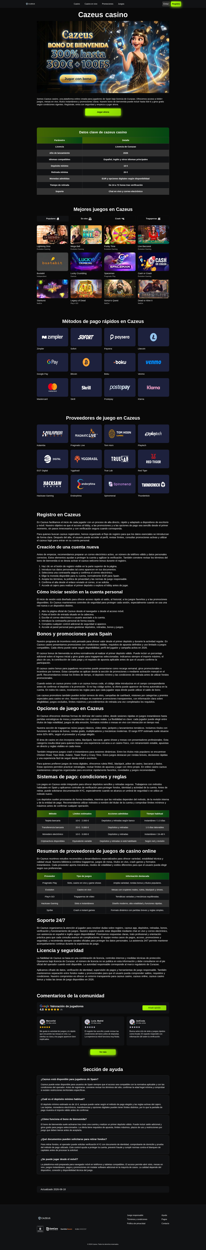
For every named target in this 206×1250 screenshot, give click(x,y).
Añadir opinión (154, 1008)
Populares (51, 219)
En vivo (84, 219)
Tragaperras (151, 219)
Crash (118, 219)
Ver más (103, 1052)
